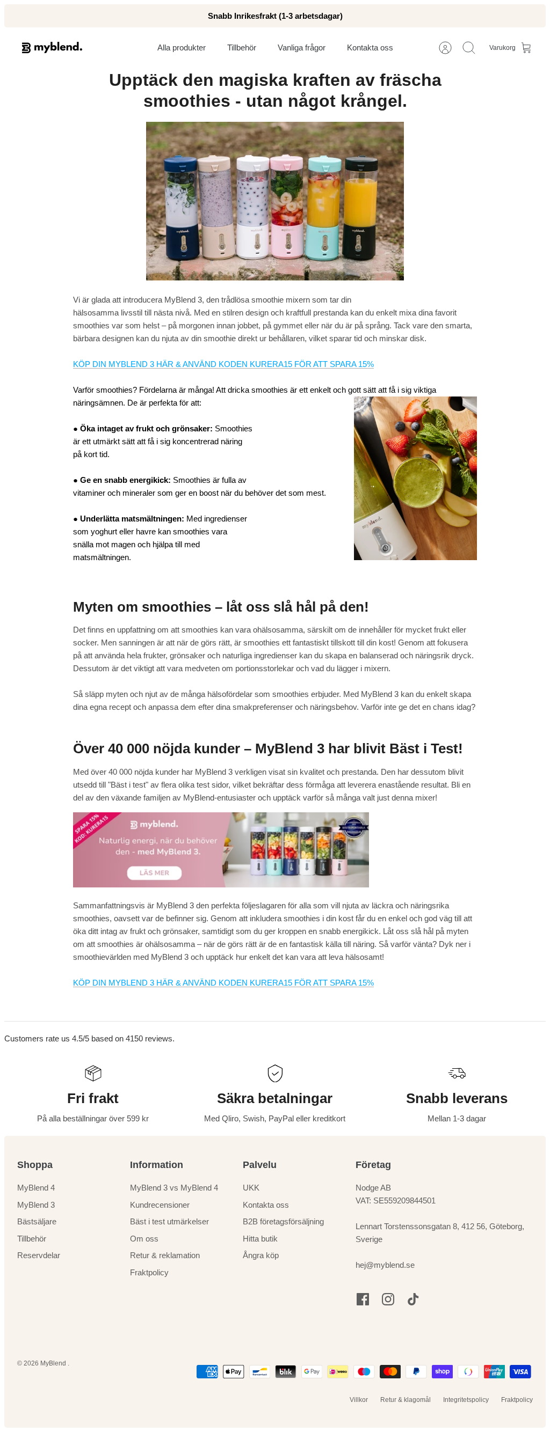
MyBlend (54, 1363)
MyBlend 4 (36, 1187)
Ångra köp (261, 1255)
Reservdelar (38, 1255)
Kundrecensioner (160, 1204)
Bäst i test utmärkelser (169, 1221)
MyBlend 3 (36, 1204)
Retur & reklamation (165, 1255)
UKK (251, 1187)
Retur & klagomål (405, 1400)
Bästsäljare (36, 1221)
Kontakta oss (266, 1204)
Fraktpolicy (149, 1272)
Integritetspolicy (466, 1400)
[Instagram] (388, 1299)
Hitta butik (260, 1238)
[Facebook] (362, 1299)
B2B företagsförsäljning (283, 1221)
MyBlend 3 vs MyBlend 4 (174, 1187)
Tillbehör (31, 1238)
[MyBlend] (52, 47)
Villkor (359, 1400)
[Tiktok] (413, 1299)
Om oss (144, 1238)
